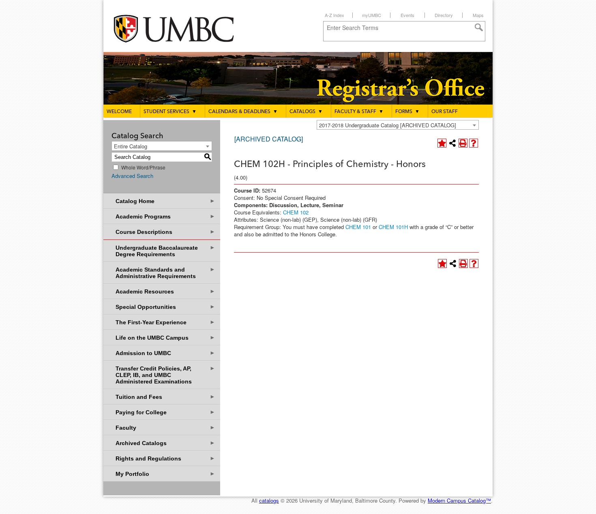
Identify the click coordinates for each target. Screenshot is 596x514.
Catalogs (306, 111)
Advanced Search (132, 176)
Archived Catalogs (165, 442)
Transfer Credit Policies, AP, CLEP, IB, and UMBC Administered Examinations (165, 375)
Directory (444, 15)
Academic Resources (165, 291)
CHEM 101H (393, 227)
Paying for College (165, 412)
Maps (478, 15)
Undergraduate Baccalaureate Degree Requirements (165, 250)
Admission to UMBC (165, 352)
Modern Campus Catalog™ (459, 500)
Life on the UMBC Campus (165, 337)
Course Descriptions (165, 231)
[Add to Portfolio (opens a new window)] (441, 143)
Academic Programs (165, 216)
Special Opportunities (165, 306)
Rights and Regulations (165, 458)
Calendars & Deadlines (243, 111)
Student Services (170, 111)
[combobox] (398, 125)
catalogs (269, 500)
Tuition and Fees (165, 396)
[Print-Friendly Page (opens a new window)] (463, 143)
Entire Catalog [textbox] (130, 146)
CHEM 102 (296, 212)
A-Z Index (334, 15)
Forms (407, 111)
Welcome (119, 111)
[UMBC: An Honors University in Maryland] (182, 28)
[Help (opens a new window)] (473, 143)
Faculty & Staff (359, 111)
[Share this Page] (452, 143)
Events (407, 15)
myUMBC (371, 15)
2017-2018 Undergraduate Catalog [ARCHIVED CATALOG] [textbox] (387, 125)
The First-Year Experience (165, 322)
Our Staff (444, 111)
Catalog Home (165, 200)
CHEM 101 (358, 227)
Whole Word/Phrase (143, 167)
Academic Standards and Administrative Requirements (165, 272)
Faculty (165, 427)
